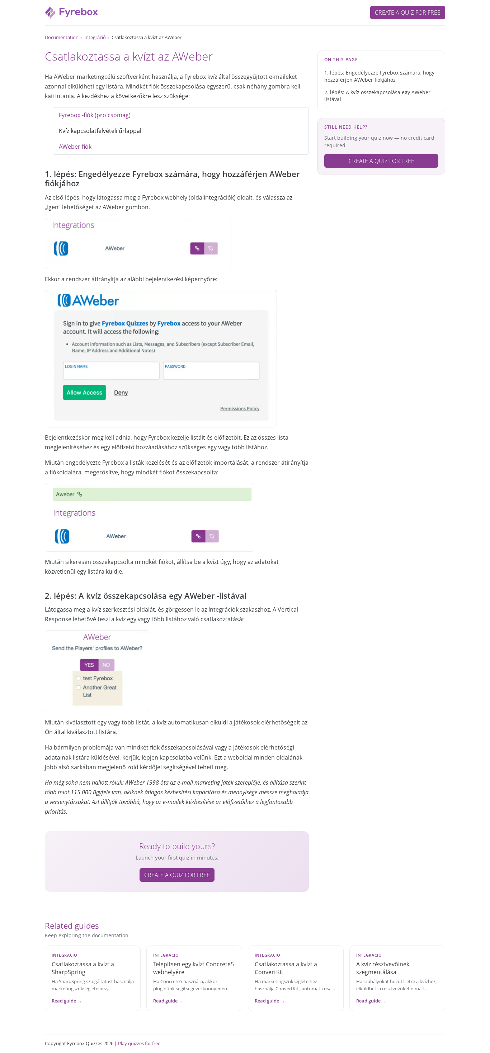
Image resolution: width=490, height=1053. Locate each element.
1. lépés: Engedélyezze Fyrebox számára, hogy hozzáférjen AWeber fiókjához (379, 76)
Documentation (62, 37)
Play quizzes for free (139, 1043)
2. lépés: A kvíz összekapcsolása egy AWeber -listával (379, 96)
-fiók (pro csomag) (95, 115)
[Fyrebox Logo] (72, 12)
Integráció (95, 37)
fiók (75, 146)
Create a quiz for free (407, 12)
